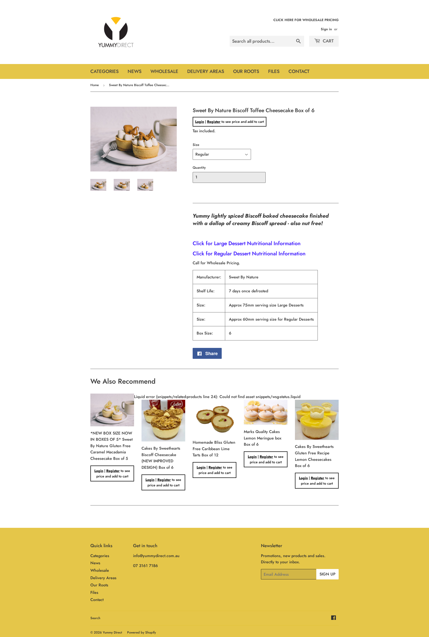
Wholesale (164, 71)
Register (213, 121)
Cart (328, 41)
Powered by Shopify (141, 632)
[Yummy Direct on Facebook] (333, 618)
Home (94, 85)
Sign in (326, 29)
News (135, 71)
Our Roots (246, 71)
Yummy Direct (112, 632)
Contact (299, 71)
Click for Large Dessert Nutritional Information (247, 243)
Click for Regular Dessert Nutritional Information (249, 253)
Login (199, 121)
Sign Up (327, 574)
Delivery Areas (205, 71)
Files (274, 71)
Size (196, 144)
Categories (104, 71)
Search (95, 618)
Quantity (199, 167)
